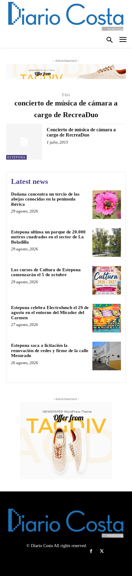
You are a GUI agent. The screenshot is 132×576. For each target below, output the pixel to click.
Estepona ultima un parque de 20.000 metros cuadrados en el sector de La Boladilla (48, 236)
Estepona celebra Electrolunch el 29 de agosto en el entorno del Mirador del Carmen (50, 312)
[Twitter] (102, 551)
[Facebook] (91, 551)
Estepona (16, 157)
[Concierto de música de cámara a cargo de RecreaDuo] (24, 142)
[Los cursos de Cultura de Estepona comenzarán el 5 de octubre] (106, 280)
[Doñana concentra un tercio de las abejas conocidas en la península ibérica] (106, 204)
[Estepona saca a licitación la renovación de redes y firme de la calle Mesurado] (106, 356)
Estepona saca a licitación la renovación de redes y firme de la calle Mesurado (49, 350)
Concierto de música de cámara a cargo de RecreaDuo (81, 132)
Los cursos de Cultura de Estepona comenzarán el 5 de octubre (46, 272)
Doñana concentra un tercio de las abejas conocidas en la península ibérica (45, 199)
